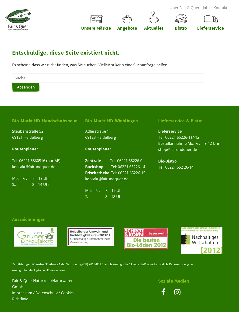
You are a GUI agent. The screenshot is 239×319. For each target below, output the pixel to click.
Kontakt (220, 7)
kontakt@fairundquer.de (33, 166)
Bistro (181, 28)
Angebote (127, 28)
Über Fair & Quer (185, 7)
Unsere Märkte (96, 28)
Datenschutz (46, 292)
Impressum (22, 292)
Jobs (206, 7)
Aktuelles (154, 28)
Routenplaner (25, 149)
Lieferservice (210, 28)
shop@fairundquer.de (177, 149)
